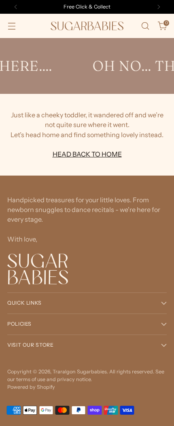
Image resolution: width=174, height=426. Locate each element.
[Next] (159, 7)
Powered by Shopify (31, 387)
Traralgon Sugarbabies (80, 372)
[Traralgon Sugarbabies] (87, 25)
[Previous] (16, 7)
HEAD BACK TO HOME (87, 154)
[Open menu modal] (11, 26)
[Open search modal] (145, 26)
